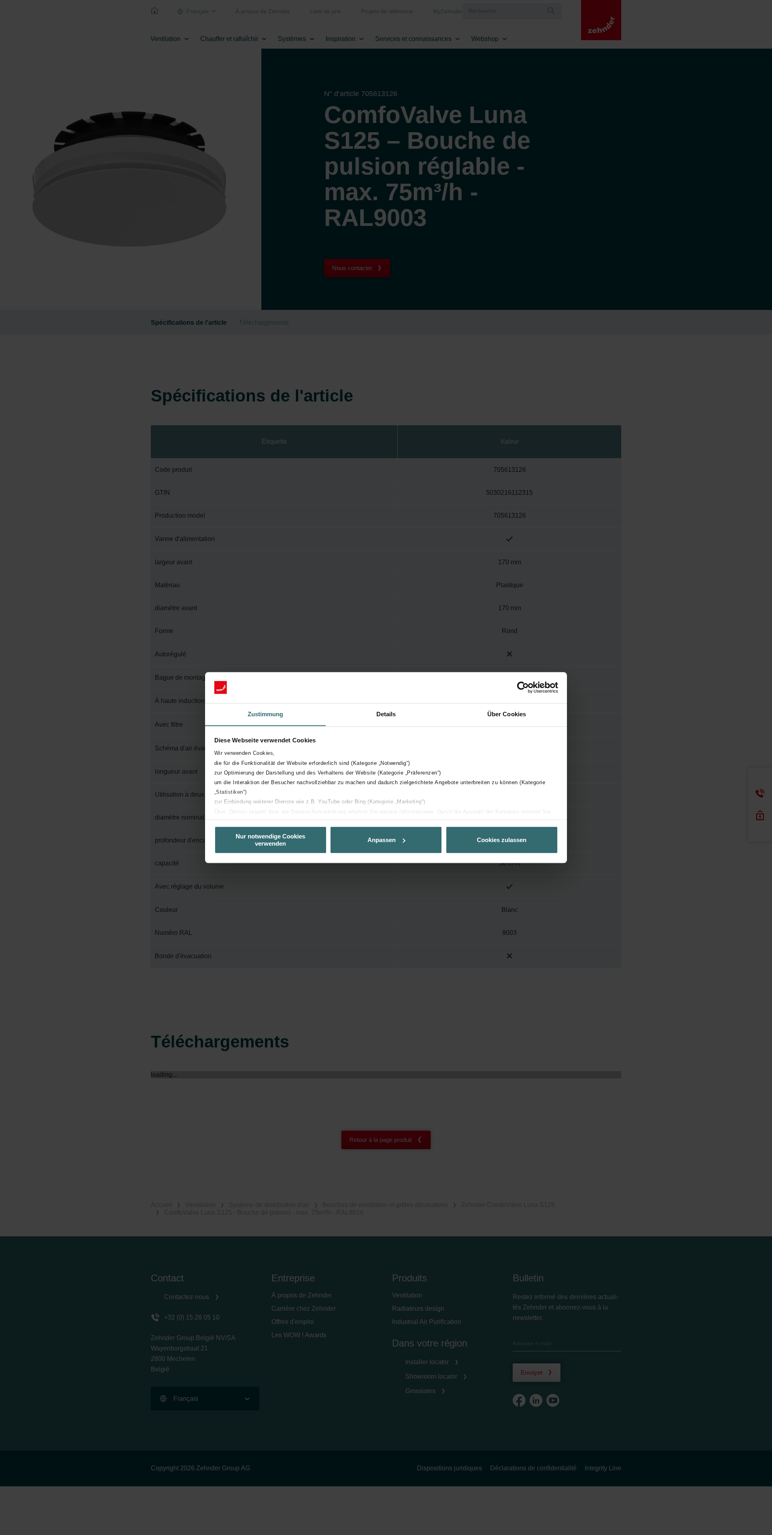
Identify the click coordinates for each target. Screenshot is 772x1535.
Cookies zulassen (501, 839)
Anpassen (382, 839)
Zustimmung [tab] (265, 714)
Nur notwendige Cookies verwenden (270, 839)
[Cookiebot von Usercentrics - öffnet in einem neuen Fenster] (523, 687)
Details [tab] (386, 714)
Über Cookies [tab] (506, 714)
